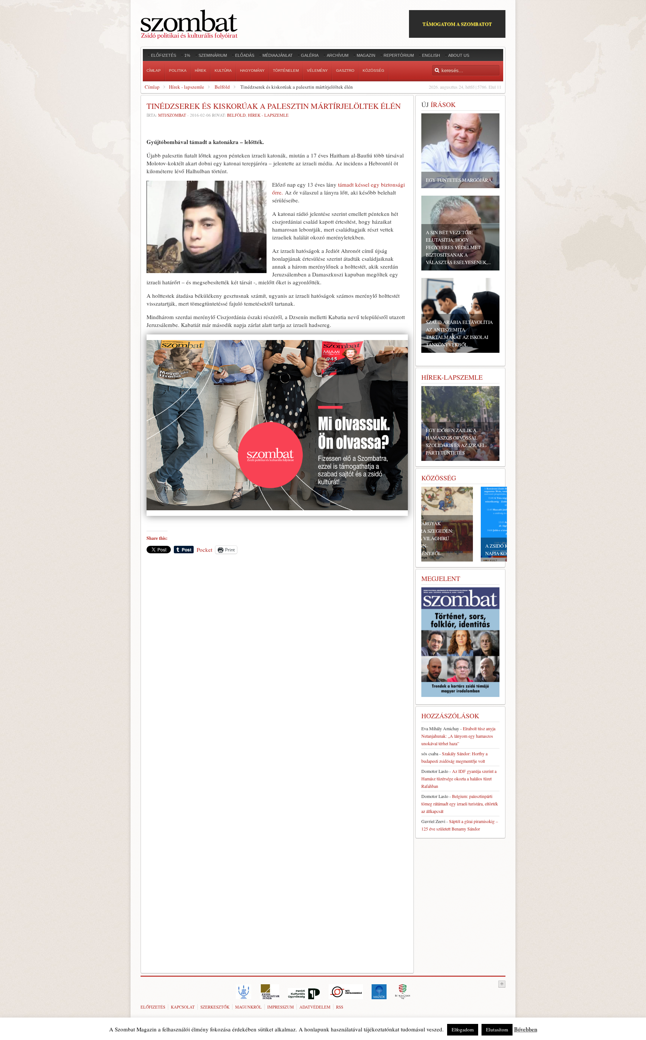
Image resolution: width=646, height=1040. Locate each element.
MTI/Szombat (172, 115)
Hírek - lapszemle (186, 86)
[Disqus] (277, 663)
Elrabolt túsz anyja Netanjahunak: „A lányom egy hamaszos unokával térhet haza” (458, 735)
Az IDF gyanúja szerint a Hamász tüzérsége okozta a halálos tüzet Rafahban (458, 778)
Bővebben (525, 1029)
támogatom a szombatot (457, 23)
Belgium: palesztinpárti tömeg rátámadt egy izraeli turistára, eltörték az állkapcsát (459, 803)
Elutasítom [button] (497, 1029)
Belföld (222, 86)
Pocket (204, 549)
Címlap (152, 86)
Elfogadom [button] (463, 1029)
